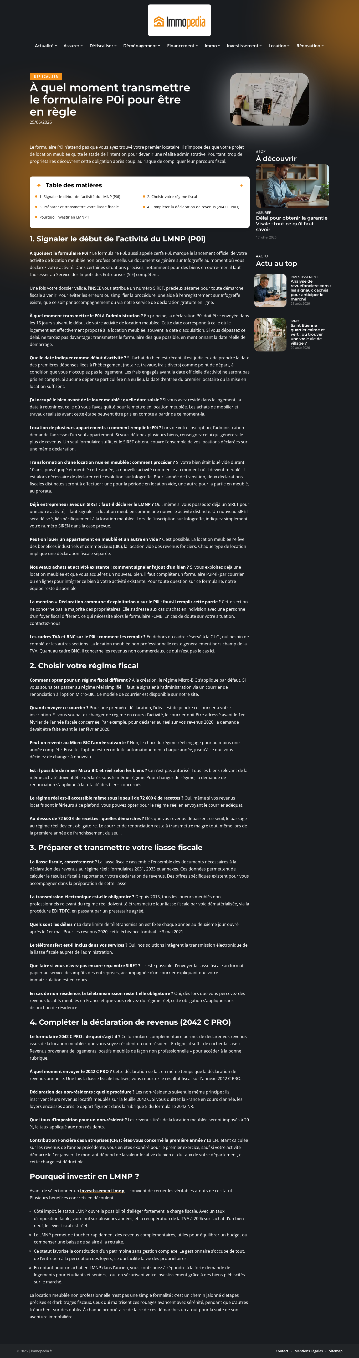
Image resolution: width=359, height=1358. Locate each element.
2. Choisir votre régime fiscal (172, 196)
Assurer (263, 212)
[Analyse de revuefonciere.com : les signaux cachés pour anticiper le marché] (270, 290)
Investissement (304, 277)
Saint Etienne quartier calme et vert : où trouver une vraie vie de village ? (308, 334)
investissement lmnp (102, 1191)
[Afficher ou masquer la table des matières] (172, 186)
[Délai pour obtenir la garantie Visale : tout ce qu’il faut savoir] (292, 186)
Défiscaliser (46, 77)
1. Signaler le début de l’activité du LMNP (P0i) (79, 196)
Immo (295, 321)
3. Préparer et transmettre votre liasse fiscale (79, 206)
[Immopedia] (179, 20)
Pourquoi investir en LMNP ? (64, 217)
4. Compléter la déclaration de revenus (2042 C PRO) (193, 206)
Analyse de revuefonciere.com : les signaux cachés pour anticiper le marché (311, 290)
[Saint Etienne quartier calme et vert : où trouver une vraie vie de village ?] (270, 334)
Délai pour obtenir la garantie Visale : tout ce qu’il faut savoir (291, 223)
